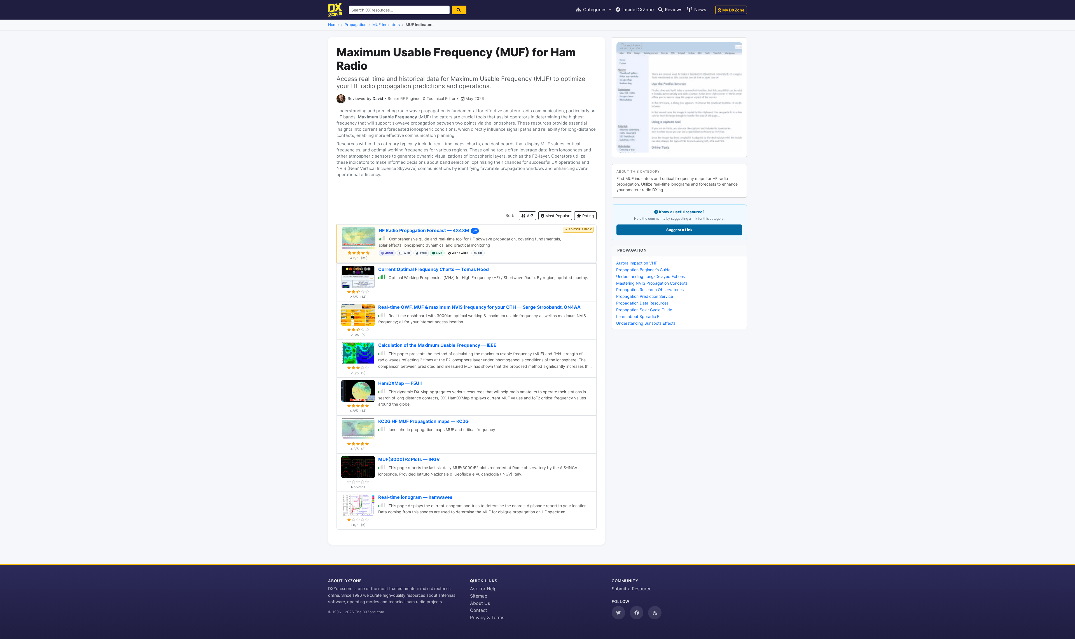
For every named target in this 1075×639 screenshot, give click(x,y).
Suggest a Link (679, 230)
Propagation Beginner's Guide (643, 269)
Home (333, 24)
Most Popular (556, 215)
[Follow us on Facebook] (636, 612)
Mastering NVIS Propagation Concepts (652, 283)
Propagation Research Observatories (650, 289)
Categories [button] (595, 9)
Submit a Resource (631, 588)
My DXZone (733, 10)
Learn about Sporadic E (637, 316)
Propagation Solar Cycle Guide (644, 309)
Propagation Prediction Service (644, 296)
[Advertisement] (466, 194)
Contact (478, 610)
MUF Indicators (386, 24)
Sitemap (478, 596)
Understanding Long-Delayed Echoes (650, 276)
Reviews (673, 9)
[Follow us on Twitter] (618, 612)
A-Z (530, 215)
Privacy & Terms (487, 617)
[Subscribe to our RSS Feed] (655, 612)
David (378, 98)
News (699, 9)
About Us (480, 603)
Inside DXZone (637, 9)
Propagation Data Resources (642, 303)
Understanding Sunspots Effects (646, 323)
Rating (587, 215)
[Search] (459, 10)
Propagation (355, 24)
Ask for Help (483, 588)
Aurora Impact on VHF (636, 263)
